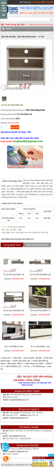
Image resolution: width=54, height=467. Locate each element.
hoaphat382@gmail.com (19, 418)
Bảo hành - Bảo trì (15, 363)
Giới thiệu (17, 358)
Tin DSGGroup (38, 366)
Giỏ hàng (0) (25, 2)
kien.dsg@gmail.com (17, 436)
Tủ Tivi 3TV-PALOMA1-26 (13, 274)
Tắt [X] (51, 455)
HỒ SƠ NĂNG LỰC (13, 366)
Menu (9, 28)
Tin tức (27, 366)
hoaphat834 (14, 400)
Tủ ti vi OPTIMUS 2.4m (13, 346)
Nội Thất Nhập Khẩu (35, 110)
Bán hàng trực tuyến (34, 363)
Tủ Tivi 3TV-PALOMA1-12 (40, 310)
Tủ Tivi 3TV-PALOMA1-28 (40, 274)
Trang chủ (6, 358)
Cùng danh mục (12, 244)
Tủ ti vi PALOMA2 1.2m (40, 346)
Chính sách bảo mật (21, 360)
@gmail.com (24, 400)
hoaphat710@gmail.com (18, 451)
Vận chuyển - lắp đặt (33, 358)
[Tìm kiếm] (51, 19)
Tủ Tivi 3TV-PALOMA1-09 (13, 310)
